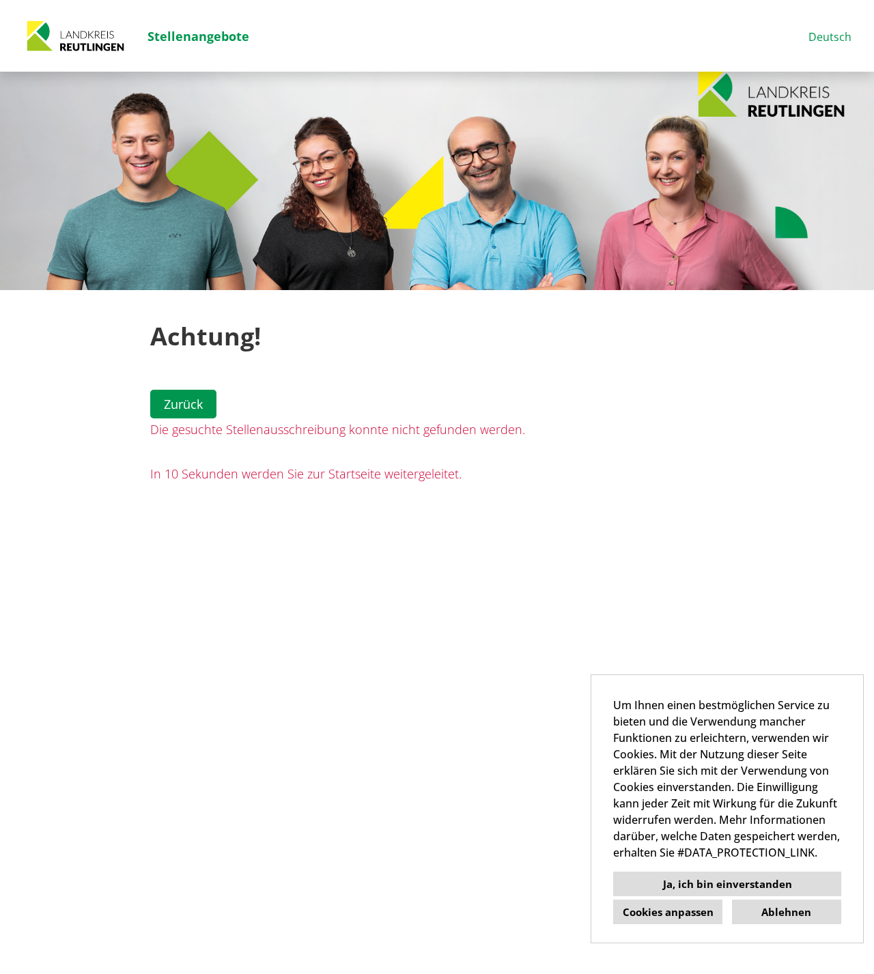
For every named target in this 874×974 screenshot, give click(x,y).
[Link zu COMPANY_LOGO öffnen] (75, 36)
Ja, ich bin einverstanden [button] (727, 884)
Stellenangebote (198, 36)
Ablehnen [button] (786, 912)
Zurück (183, 404)
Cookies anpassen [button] (668, 912)
